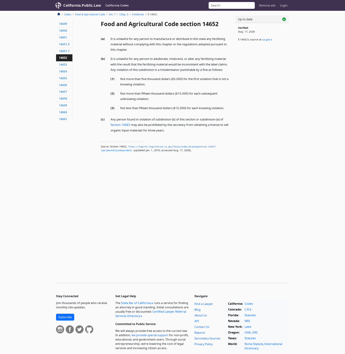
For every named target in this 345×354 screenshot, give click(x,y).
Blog (197, 310)
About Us (200, 315)
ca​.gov (266, 39)
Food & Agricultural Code (90, 14)
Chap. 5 (123, 14)
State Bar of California (136, 303)
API (196, 321)
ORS (255, 332)
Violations (138, 14)
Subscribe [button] (65, 317)
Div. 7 (112, 14)
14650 (63, 31)
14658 (63, 99)
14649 (63, 24)
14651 (63, 37)
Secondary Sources (207, 338)
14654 (63, 71)
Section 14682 (120, 125)
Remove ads (267, 5)
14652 (63, 58)
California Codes (117, 5)
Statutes (250, 315)
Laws (248, 327)
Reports (199, 333)
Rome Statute (254, 344)
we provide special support (150, 335)
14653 (63, 65)
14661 (63, 119)
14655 (63, 78)
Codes (67, 14)
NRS (247, 321)
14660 (63, 112)
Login (284, 5)
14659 (63, 105)
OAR (247, 332)
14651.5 (64, 44)
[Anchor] (129, 49)
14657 (63, 92)
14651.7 (64, 51)
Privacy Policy (203, 344)
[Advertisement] (262, 104)
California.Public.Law (82, 5)
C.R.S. (248, 309)
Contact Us (201, 327)
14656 (63, 85)
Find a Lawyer (203, 304)
